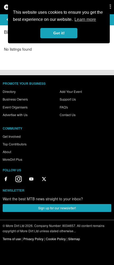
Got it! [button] (59, 33)
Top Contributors (15, 144)
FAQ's (64, 107)
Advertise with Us (15, 114)
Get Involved (12, 136)
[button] (8, 20)
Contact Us (68, 114)
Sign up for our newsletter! (57, 208)
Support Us (68, 99)
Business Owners (15, 99)
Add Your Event (71, 91)
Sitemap (74, 238)
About (7, 151)
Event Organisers (15, 107)
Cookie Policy (56, 238)
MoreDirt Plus (12, 159)
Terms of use (12, 238)
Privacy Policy (33, 238)
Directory (9, 91)
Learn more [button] (85, 19)
